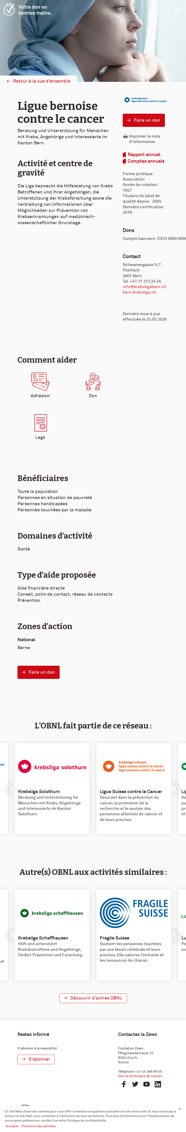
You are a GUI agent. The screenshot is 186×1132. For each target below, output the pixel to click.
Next (176, 789)
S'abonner (39, 1059)
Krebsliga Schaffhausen (43, 938)
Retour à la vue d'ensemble (41, 81)
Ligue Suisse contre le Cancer (131, 791)
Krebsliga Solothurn (39, 791)
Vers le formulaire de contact (140, 1076)
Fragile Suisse (114, 938)
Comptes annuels (146, 161)
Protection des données (39, 1126)
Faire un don (147, 120)
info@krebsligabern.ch (144, 287)
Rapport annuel (144, 154)
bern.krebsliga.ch (139, 292)
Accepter (12, 1126)
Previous (9, 789)
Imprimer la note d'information (144, 139)
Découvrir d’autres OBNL (96, 998)
